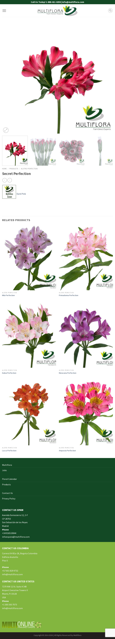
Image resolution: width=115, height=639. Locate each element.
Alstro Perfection (29, 168)
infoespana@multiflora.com (16, 536)
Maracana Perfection (67, 373)
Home (4, 168)
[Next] (107, 78)
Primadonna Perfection (68, 295)
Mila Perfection (8, 295)
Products (13, 168)
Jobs (4, 470)
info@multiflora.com (12, 574)
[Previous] (7, 78)
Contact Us (7, 493)
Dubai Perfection (9, 373)
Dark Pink (21, 193)
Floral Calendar (9, 479)
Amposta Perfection (67, 450)
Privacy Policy (8, 498)
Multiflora (7, 465)
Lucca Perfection (9, 450)
